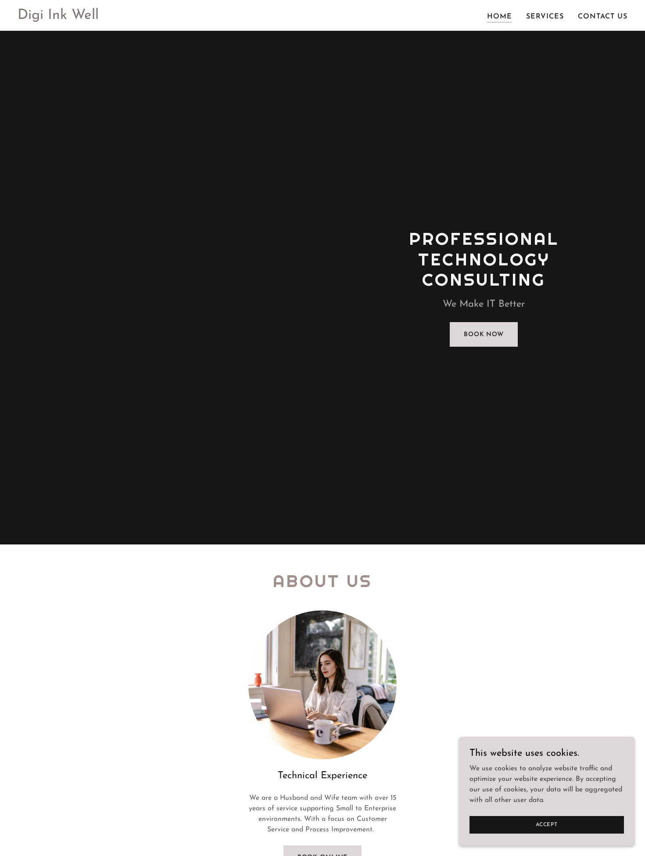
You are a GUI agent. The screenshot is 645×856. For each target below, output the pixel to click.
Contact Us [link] (602, 16)
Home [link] (499, 16)
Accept (547, 824)
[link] (58, 17)
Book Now (484, 334)
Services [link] (545, 16)
